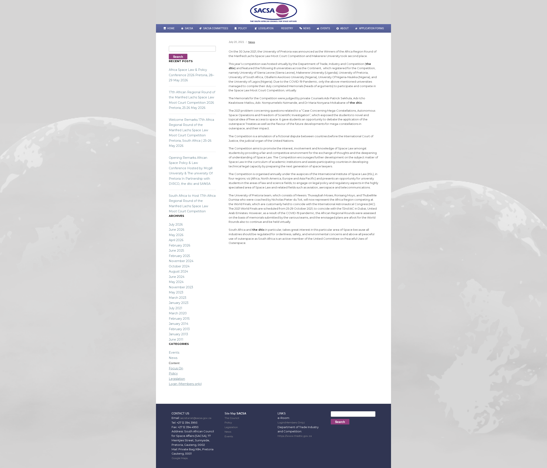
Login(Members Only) (291, 422)
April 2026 (176, 240)
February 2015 (179, 319)
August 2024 (178, 271)
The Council (232, 418)
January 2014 (178, 324)
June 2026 (176, 230)
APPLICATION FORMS (371, 28)
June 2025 (176, 250)
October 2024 (179, 266)
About (344, 28)
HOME (171, 28)
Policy (242, 28)
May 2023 (176, 292)
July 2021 (175, 308)
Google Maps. (180, 458)
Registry (287, 28)
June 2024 (176, 277)
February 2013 (179, 329)
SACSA (189, 28)
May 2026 (176, 235)
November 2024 (181, 261)
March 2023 (177, 298)
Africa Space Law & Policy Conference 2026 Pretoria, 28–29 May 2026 (191, 75)
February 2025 (179, 256)
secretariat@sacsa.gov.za (195, 418)
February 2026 (179, 245)
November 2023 (181, 287)
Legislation (266, 28)
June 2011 (176, 339)
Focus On (176, 368)
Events (325, 28)
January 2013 (178, 334)
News (306, 28)
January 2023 (178, 303)
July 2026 (176, 224)
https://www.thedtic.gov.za (295, 435)
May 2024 (176, 282)
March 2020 (178, 313)
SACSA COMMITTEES (215, 28)
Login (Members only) (185, 384)
